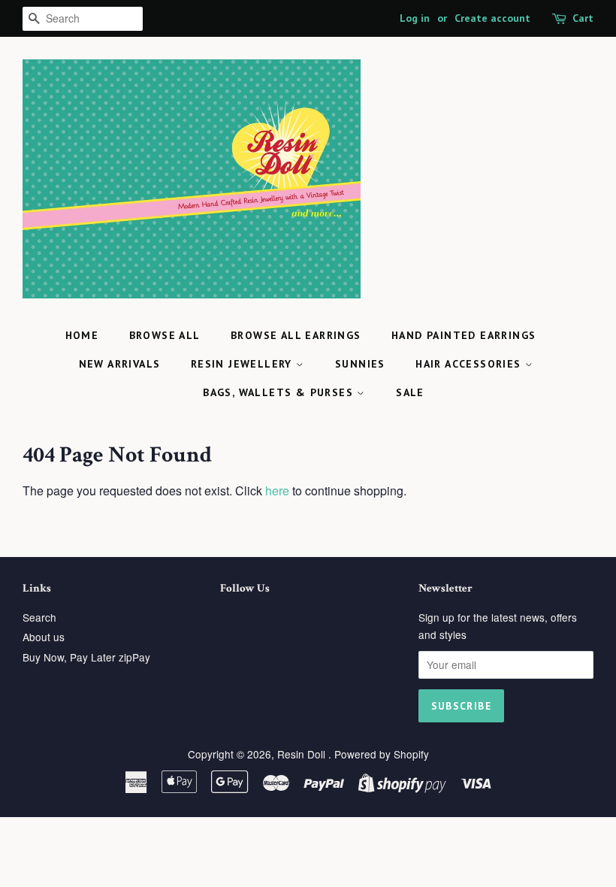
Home (82, 335)
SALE (410, 392)
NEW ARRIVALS (120, 364)
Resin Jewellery (243, 364)
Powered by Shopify (381, 753)
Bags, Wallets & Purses (280, 392)
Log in (415, 18)
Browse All (165, 335)
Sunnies (360, 364)
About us (44, 636)
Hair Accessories (470, 364)
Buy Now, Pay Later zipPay (86, 656)
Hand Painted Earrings (463, 335)
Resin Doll (302, 753)
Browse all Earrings (296, 335)
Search (39, 617)
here (277, 490)
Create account (492, 18)
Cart (582, 18)
